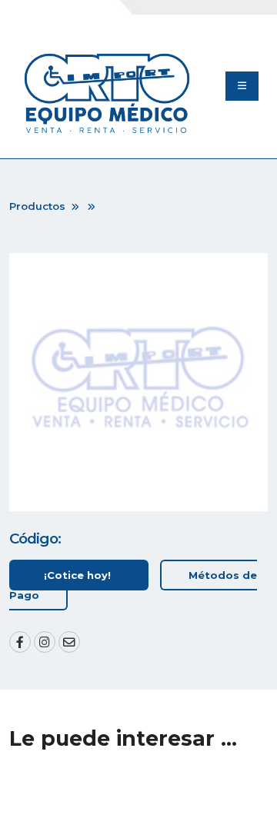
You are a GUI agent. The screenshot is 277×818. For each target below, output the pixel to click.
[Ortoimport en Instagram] (44, 642)
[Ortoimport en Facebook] (20, 642)
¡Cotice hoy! (79, 575)
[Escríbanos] (69, 642)
